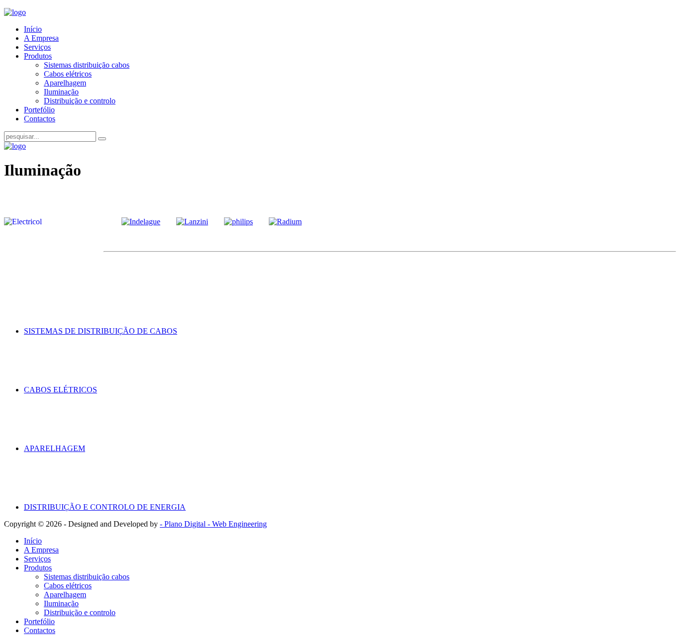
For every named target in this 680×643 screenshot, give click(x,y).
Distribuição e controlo (79, 100)
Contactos (39, 118)
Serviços (37, 47)
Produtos (38, 56)
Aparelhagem (65, 83)
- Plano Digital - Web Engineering (213, 524)
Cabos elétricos (68, 74)
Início (33, 29)
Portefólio (39, 109)
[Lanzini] (192, 221)
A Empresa (41, 38)
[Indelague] (140, 221)
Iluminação (61, 92)
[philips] (238, 221)
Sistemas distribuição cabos (86, 65)
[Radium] (285, 221)
